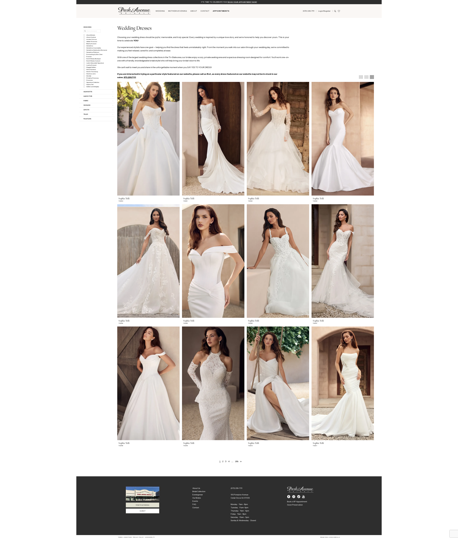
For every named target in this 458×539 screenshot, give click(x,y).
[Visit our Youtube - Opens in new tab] (303, 496)
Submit (143, 511)
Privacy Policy (138, 537)
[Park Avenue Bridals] (134, 11)
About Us (196, 488)
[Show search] (335, 11)
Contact (195, 507)
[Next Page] (241, 461)
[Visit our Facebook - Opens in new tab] (288, 496)
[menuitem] (160, 11)
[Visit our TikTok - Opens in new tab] (298, 496)
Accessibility (150, 537)
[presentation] (148, 139)
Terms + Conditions (125, 537)
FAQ (194, 504)
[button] (324, 11)
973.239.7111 (130, 77)
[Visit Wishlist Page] (339, 11)
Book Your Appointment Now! (242, 2)
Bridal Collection (198, 491)
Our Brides (196, 498)
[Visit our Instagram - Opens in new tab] (293, 496)
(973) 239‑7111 (236, 488)
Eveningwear (197, 495)
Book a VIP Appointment (297, 501)
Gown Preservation (295, 505)
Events (195, 501)
